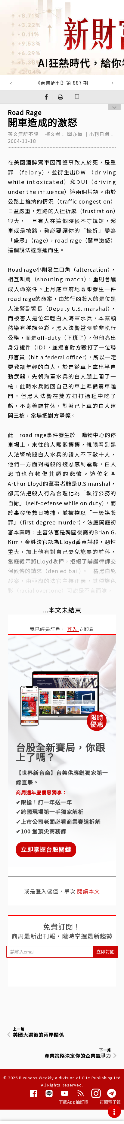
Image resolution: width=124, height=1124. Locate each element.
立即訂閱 (105, 951)
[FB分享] (46, 97)
